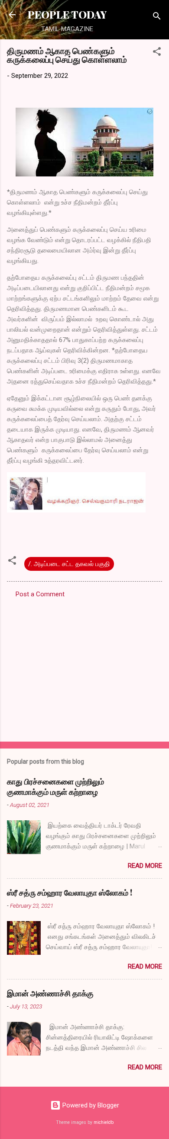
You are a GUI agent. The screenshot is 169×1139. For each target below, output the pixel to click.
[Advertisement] (84, 667)
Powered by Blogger (90, 1105)
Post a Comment (40, 594)
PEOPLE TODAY (67, 14)
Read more (145, 866)
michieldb (104, 1122)
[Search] (157, 17)
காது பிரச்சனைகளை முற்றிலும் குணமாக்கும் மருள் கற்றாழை (55, 786)
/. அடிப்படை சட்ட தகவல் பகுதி (69, 564)
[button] (157, 53)
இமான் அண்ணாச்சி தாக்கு (50, 993)
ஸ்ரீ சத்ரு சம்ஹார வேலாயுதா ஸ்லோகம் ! (69, 892)
